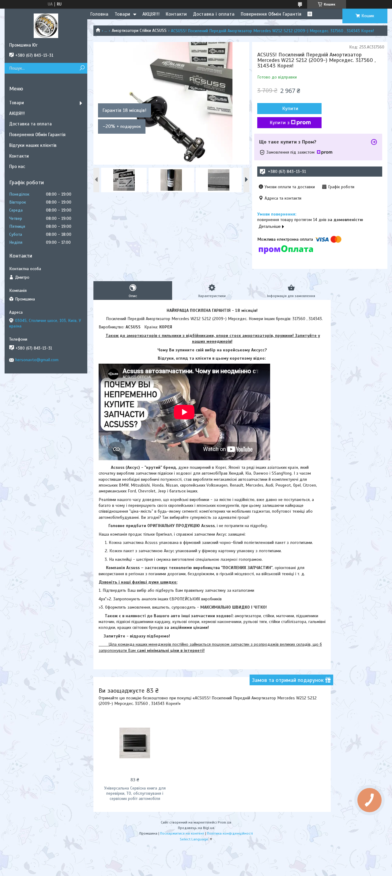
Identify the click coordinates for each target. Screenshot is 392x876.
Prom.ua (224, 822)
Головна (99, 14)
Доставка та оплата (30, 124)
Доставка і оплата (214, 14)
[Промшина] (46, 25)
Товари (122, 14)
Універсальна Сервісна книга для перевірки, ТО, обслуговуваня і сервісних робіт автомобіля (135, 793)
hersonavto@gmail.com (36, 359)
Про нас (17, 166)
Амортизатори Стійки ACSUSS (139, 30)
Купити (290, 108)
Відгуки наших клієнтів (33, 145)
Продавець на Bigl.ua (196, 828)
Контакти (176, 14)
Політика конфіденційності (230, 833)
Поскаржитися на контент (182, 833)
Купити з (279, 123)
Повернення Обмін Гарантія (271, 14)
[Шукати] (82, 68)
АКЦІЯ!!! (151, 14)
